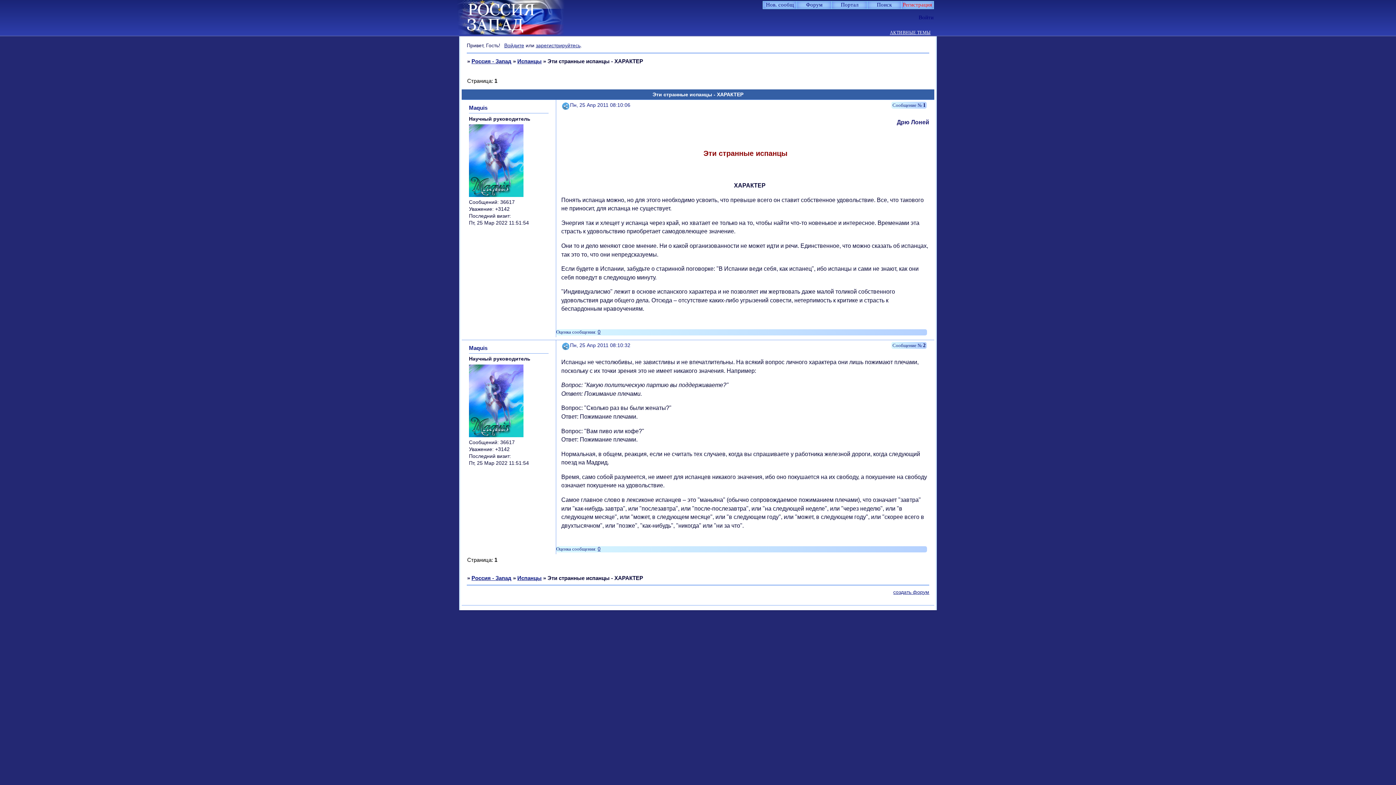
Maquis (478, 108)
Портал (849, 5)
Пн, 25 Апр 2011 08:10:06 (600, 105)
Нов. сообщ (780, 5)
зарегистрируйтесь (558, 45)
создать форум (911, 592)
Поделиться (566, 105)
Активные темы (910, 33)
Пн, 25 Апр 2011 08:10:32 (600, 345)
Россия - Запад (492, 61)
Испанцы (529, 61)
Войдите (514, 45)
